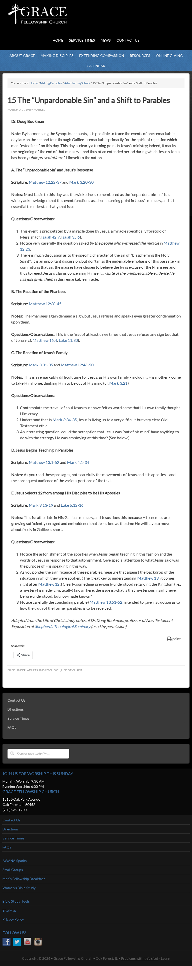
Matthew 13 (147, 578)
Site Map (9, 910)
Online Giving (169, 55)
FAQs (12, 727)
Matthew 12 (49, 584)
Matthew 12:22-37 (45, 182)
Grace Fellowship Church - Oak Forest (50, 20)
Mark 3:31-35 (41, 364)
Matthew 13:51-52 (106, 602)
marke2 (40, 110)
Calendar (96, 66)
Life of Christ (71, 670)
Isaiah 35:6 (70, 237)
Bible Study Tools (16, 901)
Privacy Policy (13, 919)
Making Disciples (57, 55)
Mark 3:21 (118, 383)
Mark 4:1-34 (78, 462)
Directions (16, 709)
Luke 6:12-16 (72, 505)
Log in (165, 958)
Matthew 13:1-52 (44, 462)
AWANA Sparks (14, 860)
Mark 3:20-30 (81, 182)
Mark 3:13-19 (41, 505)
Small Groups (12, 870)
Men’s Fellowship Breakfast (23, 879)
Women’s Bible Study (19, 888)
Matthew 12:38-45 (45, 303)
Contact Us (17, 700)
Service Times (19, 718)
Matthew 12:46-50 (77, 364)
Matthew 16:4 (44, 340)
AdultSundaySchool (43, 670)
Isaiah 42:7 (50, 237)
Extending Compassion (101, 55)
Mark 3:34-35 (64, 419)
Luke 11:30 (68, 340)
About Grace (22, 55)
